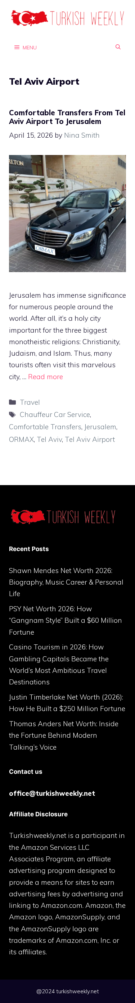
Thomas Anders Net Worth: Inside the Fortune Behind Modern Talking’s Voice (63, 735)
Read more (45, 376)
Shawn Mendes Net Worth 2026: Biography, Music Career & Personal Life (66, 582)
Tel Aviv (49, 439)
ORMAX (21, 439)
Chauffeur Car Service (55, 414)
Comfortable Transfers (45, 426)
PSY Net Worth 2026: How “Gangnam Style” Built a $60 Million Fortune (65, 620)
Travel (30, 402)
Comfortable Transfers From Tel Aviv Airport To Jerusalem (67, 117)
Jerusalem (100, 426)
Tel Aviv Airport (90, 439)
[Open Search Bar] (118, 47)
